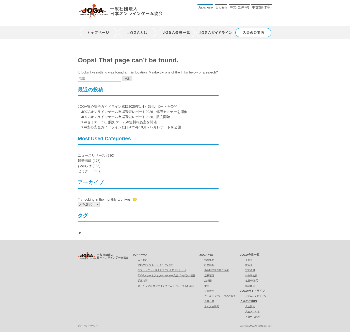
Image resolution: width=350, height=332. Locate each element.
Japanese (205, 7)
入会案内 (142, 260)
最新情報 (85, 161)
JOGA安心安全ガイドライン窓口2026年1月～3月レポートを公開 (127, 107)
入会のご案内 (254, 30)
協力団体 (250, 285)
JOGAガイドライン (215, 30)
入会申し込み (252, 316)
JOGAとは (137, 30)
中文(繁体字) (239, 7)
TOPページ (139, 254)
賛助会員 (250, 270)
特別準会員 (251, 275)
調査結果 (142, 280)
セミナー (85, 171)
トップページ (98, 30)
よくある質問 (211, 306)
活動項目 (209, 275)
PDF (80, 233)
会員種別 (209, 290)
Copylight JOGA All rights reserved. (256, 326)
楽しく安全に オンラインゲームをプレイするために (166, 285)
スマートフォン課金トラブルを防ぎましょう (162, 270)
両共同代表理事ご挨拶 (216, 270)
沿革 (206, 285)
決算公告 (209, 301)
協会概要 (209, 260)
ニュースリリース (91, 155)
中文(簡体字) (262, 7)
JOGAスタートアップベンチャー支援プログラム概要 (166, 275)
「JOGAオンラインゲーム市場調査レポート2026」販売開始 (124, 117)
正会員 (249, 260)
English (221, 7)
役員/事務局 (251, 280)
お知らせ (85, 166)
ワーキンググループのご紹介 (220, 296)
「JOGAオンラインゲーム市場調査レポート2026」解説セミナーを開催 (132, 112)
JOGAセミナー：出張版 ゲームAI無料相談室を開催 (117, 122)
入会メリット (252, 311)
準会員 (249, 265)
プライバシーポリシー (88, 326)
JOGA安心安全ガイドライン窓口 (155, 265)
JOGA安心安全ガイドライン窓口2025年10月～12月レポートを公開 (129, 127)
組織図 (208, 280)
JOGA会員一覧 (176, 30)
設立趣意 (209, 265)
